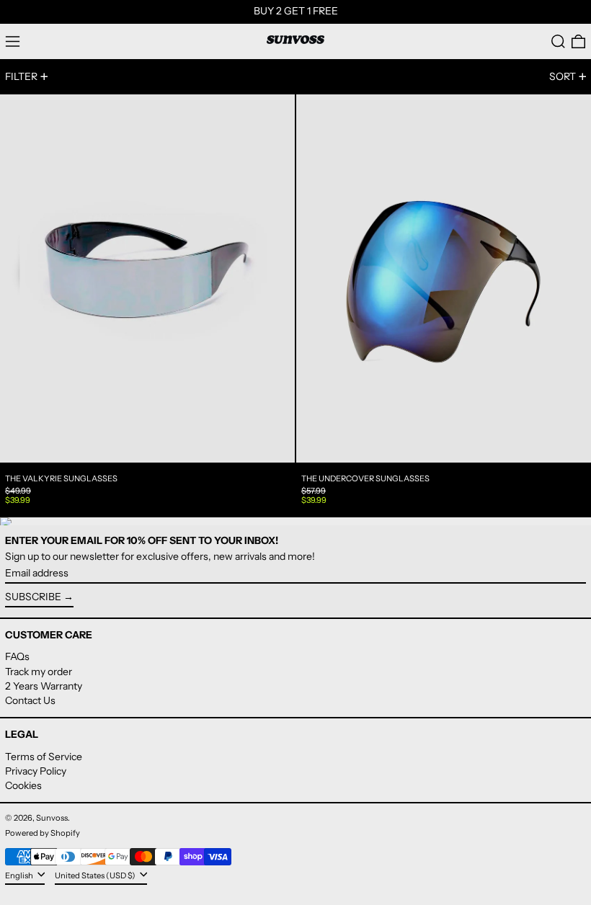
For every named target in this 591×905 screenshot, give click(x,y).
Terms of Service (43, 756)
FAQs (17, 656)
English (20, 875)
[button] (558, 41)
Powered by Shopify (42, 833)
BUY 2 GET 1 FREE (296, 10)
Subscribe (33, 596)
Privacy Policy (35, 770)
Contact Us (30, 700)
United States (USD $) (96, 875)
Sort (562, 76)
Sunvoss (52, 818)
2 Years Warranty (43, 685)
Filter (21, 76)
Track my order (38, 671)
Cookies (23, 785)
